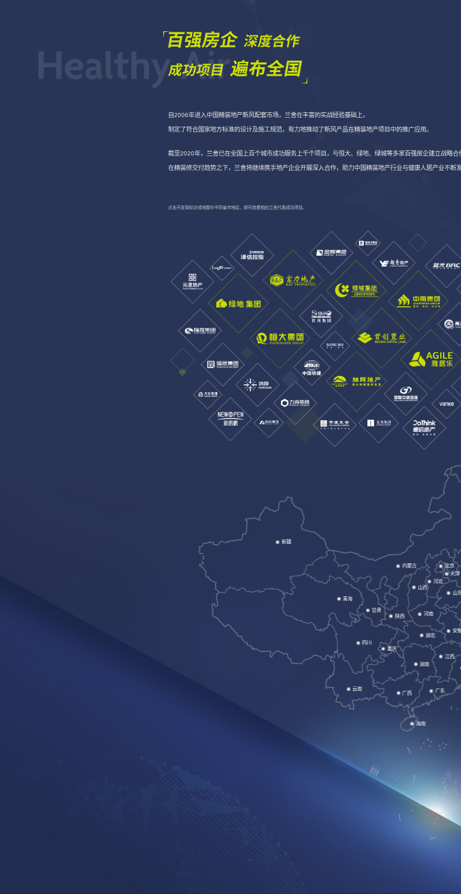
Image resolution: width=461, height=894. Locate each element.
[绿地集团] (238, 303)
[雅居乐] (431, 360)
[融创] (334, 346)
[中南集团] (418, 301)
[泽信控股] (252, 255)
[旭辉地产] (356, 381)
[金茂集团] (378, 422)
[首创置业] (381, 337)
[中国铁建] (312, 367)
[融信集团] (269, 422)
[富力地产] (293, 279)
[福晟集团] (199, 330)
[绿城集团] (357, 290)
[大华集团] (207, 394)
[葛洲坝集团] (368, 243)
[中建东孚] (334, 424)
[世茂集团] (321, 316)
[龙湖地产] (222, 268)
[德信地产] (424, 428)
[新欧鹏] (231, 419)
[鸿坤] (257, 384)
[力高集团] (295, 403)
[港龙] (406, 394)
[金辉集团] (330, 252)
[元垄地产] (192, 281)
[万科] (446, 403)
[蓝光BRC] (447, 266)
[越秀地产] (393, 263)
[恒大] (280, 339)
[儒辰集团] (222, 364)
